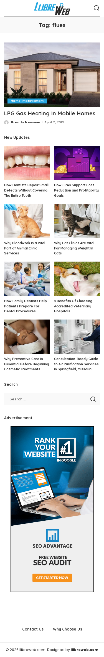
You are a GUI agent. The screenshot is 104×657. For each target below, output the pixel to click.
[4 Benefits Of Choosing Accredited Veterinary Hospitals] (77, 279)
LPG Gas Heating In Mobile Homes (49, 113)
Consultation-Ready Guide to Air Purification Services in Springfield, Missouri (76, 364)
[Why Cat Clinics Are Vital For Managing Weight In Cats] (77, 221)
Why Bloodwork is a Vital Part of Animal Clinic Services (24, 248)
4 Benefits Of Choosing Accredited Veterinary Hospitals (73, 306)
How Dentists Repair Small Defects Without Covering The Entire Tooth (26, 190)
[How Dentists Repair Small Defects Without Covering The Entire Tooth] (27, 163)
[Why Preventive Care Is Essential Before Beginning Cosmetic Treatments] (27, 337)
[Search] (96, 8)
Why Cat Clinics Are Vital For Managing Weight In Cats (74, 248)
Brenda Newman (25, 122)
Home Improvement (27, 101)
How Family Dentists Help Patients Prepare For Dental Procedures (25, 306)
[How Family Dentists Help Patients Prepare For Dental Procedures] (27, 279)
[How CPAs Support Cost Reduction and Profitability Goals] (77, 163)
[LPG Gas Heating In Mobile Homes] (52, 74)
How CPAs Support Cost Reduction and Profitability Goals (76, 190)
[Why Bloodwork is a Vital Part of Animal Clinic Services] (27, 221)
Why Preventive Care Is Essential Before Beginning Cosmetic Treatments (26, 364)
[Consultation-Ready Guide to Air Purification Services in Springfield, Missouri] (77, 337)
